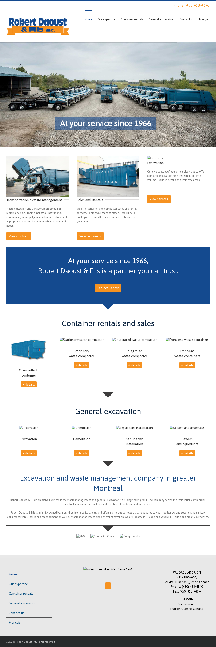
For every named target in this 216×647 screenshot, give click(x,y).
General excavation (22, 603)
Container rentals (21, 593)
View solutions (19, 236)
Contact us (16, 613)
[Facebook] (108, 585)
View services (159, 199)
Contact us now (108, 288)
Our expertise (18, 584)
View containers (90, 236)
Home (13, 574)
